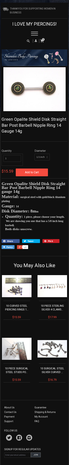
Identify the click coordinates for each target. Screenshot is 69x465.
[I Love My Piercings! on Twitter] (9, 438)
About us (9, 407)
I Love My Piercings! (34, 24)
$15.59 (16, 311)
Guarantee (40, 407)
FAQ (36, 421)
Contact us (10, 412)
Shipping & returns (45, 412)
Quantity (7, 150)
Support (8, 421)
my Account (41, 416)
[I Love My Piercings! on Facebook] (19, 438)
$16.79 (52, 374)
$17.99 (52, 311)
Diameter (40, 150)
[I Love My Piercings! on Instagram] (29, 438)
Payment (9, 416)
